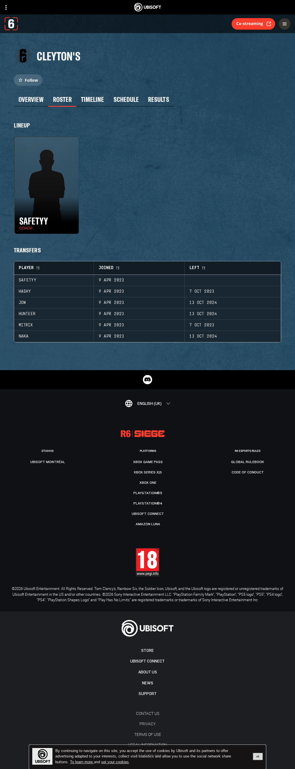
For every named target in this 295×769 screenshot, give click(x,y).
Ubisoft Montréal (47, 462)
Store (147, 650)
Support (148, 694)
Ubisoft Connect (147, 661)
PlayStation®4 (147, 503)
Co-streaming (249, 23)
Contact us (147, 713)
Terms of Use (147, 734)
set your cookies (115, 762)
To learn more (82, 762)
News (147, 683)
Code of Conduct (248, 472)
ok (258, 756)
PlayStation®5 (147, 493)
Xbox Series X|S (148, 472)
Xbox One (147, 483)
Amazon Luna (148, 524)
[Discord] (147, 379)
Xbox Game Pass (148, 462)
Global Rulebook (247, 462)
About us (147, 672)
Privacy (147, 723)
